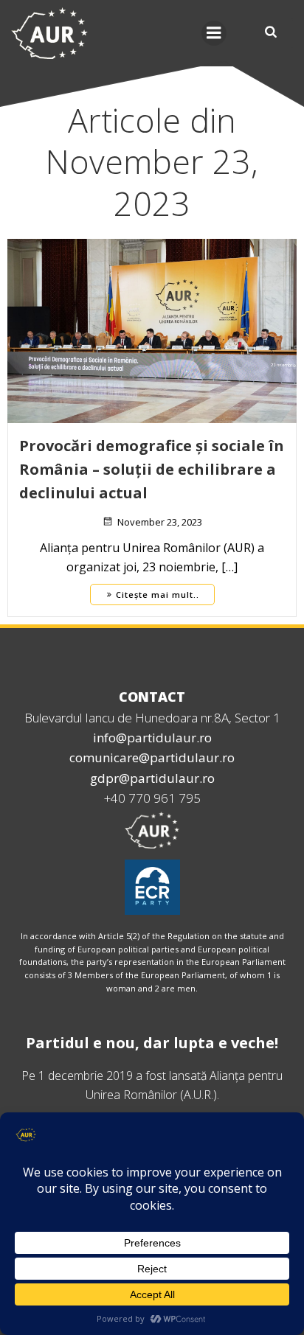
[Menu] (214, 33)
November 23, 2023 (159, 522)
